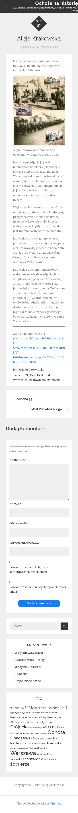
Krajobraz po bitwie (28, 681)
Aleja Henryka (27, 712)
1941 (40, 708)
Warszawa (20, 380)
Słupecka (21, 674)
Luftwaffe (24, 733)
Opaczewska (22, 738)
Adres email (18, 523)
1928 (12, 708)
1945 (63, 707)
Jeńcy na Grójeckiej (28, 667)
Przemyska (54, 743)
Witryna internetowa (24, 543)
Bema (24, 717)
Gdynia (49, 722)
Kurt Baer (14, 733)
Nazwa (15, 504)
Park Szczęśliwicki (43, 739)
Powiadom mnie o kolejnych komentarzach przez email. (28, 569)
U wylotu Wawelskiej (29, 652)
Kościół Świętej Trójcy (30, 660)
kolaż (47, 727)
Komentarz (18, 459)
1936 (17, 708)
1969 (17, 712)
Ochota (56, 732)
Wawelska (41, 754)
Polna (43, 744)
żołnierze (53, 380)
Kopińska (58, 727)
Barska (57, 712)
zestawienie (37, 380)
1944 (56, 707)
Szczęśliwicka (38, 748)
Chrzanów (16, 722)
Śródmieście (50, 759)
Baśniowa (15, 717)
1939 (24, 375)
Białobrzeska (34, 717)
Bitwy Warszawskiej (50, 717)
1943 (50, 708)
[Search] (64, 626)
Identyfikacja (30, 47)
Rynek (13, 748)
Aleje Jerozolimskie (44, 712)
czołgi (41, 722)
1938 (23, 707)
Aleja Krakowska (41, 375)
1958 (12, 712)
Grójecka (19, 726)
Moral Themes (51, 803)
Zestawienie (49, 47)
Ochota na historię (56, 3)
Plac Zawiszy (34, 743)
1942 (45, 708)
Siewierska (22, 748)
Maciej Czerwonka (31, 369)
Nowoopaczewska (38, 733)
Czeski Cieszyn (30, 722)
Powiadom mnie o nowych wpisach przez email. (38, 589)
